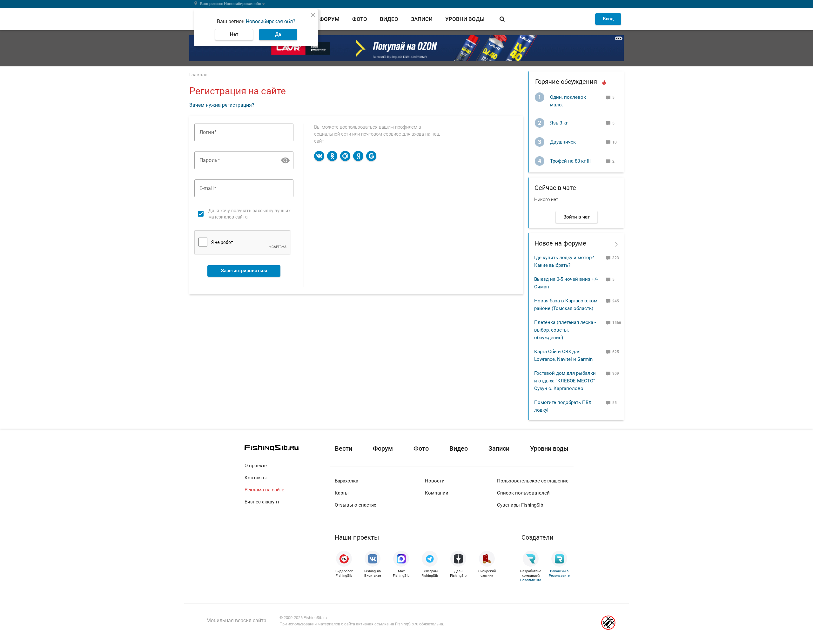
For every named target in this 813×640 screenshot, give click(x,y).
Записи (422, 19)
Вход (608, 19)
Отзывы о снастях (355, 505)
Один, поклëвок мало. (568, 101)
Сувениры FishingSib (520, 505)
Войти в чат (576, 217)
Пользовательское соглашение (532, 481)
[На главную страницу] (287, 448)
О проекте (256, 465)
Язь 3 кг (559, 123)
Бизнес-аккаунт (262, 502)
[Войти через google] (371, 156)
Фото (359, 19)
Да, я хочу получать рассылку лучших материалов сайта (249, 213)
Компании (436, 493)
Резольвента (530, 580)
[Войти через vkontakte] (319, 156)
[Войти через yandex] (358, 156)
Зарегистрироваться (244, 270)
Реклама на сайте (264, 490)
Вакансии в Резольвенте (559, 573)
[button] (285, 160)
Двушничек (563, 142)
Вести (343, 448)
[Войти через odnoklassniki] (332, 156)
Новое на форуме (560, 243)
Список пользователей (523, 493)
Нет (234, 34)
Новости (435, 481)
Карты (342, 493)
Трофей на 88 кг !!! (570, 161)
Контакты (256, 478)
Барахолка (346, 481)
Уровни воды (465, 19)
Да (278, 34)
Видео (389, 19)
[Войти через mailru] (345, 156)
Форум (329, 19)
